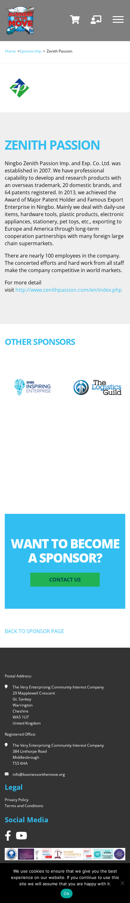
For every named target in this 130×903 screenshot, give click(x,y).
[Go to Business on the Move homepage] (20, 20)
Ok (66, 893)
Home (10, 51)
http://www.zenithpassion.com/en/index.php (68, 289)
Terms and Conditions (24, 805)
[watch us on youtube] (21, 835)
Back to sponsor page (34, 631)
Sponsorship (30, 51)
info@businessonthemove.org (39, 774)
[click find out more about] (32, 387)
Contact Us (65, 579)
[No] (122, 883)
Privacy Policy (16, 799)
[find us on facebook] (8, 835)
